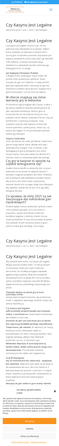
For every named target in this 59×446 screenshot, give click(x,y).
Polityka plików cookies (20, 442)
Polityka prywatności (39, 442)
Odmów (29, 428)
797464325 (18, 2)
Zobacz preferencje (29, 436)
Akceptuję (29, 421)
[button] (55, 391)
